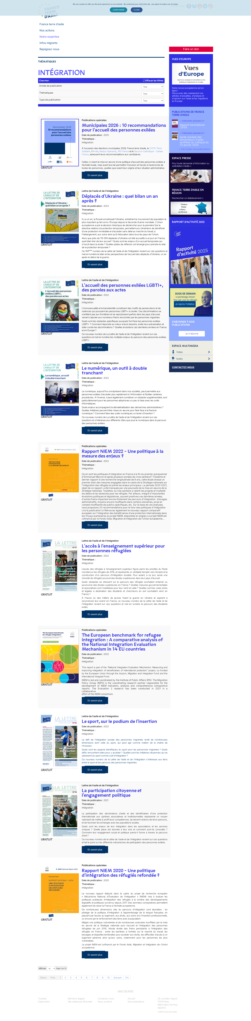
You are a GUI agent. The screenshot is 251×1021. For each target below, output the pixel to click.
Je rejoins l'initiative (184, 304)
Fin (127, 977)
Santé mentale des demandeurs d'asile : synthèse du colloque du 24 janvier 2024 (194, 141)
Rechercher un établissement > (188, 198)
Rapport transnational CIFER (192, 126)
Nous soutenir (105, 1001)
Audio (179, 358)
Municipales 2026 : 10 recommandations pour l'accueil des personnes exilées (124, 127)
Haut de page (125, 991)
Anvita (95, 151)
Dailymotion (44, 1001)
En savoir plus (95, 175)
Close (137, 10)
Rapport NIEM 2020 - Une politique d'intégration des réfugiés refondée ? (121, 873)
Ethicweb (87, 1001)
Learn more (118, 10)
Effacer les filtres (154, 80)
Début (43, 977)
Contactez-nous (106, 998)
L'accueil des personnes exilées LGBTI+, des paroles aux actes (122, 287)
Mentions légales (76, 998)
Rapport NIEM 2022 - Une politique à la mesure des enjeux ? (122, 453)
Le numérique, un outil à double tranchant (114, 370)
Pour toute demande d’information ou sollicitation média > (190, 164)
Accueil (131, 998)
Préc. (53, 977)
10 (108, 977)
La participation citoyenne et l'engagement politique (112, 793)
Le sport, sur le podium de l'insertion (119, 721)
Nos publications (136, 1001)
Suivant (118, 977)
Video (179, 352)
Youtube (42, 998)
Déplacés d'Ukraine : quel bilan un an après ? (120, 198)
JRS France (123, 151)
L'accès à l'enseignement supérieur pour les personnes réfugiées (123, 548)
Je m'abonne (191, 333)
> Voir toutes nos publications (194, 149)
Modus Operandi (107, 151)
